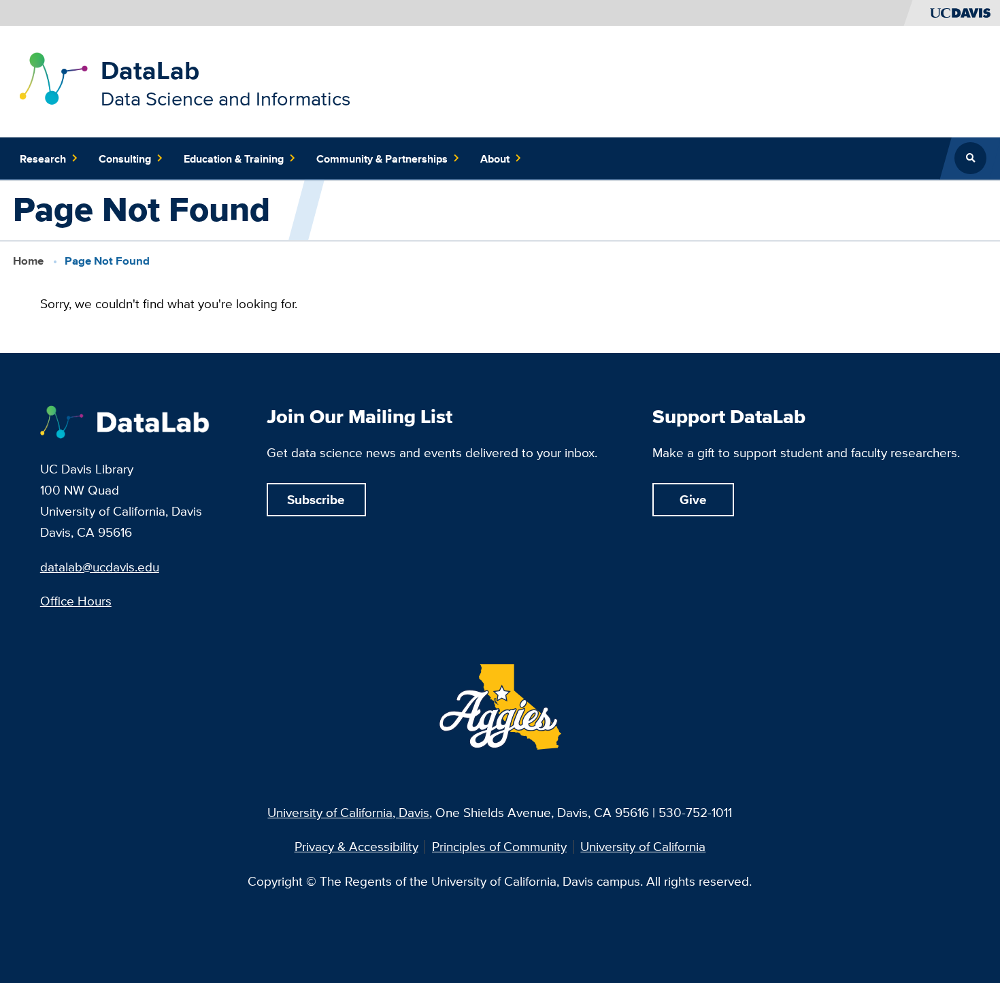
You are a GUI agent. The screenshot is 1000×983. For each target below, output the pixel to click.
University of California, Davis (348, 812)
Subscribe (316, 499)
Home (28, 260)
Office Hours (76, 600)
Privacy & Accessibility (356, 846)
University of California (642, 846)
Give (693, 499)
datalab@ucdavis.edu (99, 566)
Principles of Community (499, 846)
